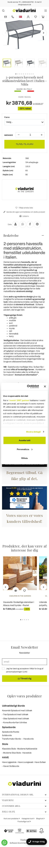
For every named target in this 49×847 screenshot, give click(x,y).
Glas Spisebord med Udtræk (16, 718)
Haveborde (28, 739)
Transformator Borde (11, 739)
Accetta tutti (24, 440)
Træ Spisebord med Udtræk (15, 714)
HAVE (5, 757)
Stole (5, 744)
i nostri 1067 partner (19, 400)
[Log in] (28, 16)
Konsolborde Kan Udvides (15, 722)
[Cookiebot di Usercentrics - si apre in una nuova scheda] (29, 386)
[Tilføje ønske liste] (24, 590)
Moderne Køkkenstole (27, 749)
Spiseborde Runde (10, 732)
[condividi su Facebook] (30, 224)
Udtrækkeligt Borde (13, 705)
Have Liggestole (9, 762)
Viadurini (7, 800)
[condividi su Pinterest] (37, 224)
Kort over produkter (11, 819)
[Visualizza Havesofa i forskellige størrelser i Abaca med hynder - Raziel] (15, 590)
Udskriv (25, 216)
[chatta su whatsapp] (4, 843)
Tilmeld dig (25, 678)
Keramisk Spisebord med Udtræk (17, 710)
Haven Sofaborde (11, 766)
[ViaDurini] (24, 10)
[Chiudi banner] (45, 386)
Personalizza (23, 449)
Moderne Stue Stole (12, 753)
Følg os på (8, 811)
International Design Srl (17, 794)
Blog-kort (40, 819)
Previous (5, 33)
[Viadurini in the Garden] (24, 190)
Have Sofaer (40, 762)
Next (43, 33)
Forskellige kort (24, 822)
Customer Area (11, 806)
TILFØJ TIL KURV (24, 144)
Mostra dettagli (33, 432)
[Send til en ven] (15, 224)
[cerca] (3, 10)
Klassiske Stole (9, 749)
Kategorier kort (27, 819)
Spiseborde (9, 727)
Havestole (26, 753)
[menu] (45, 10)
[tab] (24, 235)
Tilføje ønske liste (25, 208)
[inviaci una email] (5, 16)
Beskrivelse (11, 235)
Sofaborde (7, 735)
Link (25, 672)
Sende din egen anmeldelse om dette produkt (25, 212)
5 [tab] (30, 621)
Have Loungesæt (25, 762)
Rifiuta (24, 458)
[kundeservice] (12, 16)
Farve (7, 117)
